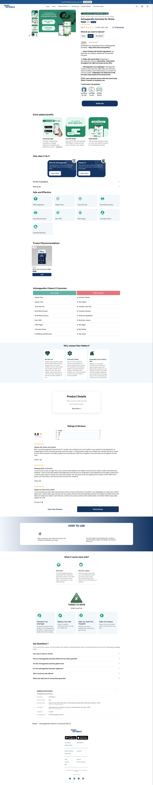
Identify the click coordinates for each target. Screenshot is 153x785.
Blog (66, 764)
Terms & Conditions (81, 761)
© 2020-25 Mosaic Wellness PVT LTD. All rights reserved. (76, 771)
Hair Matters (67, 742)
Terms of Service (76, 774)
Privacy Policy (68, 753)
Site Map (67, 761)
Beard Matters (80, 742)
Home (34, 724)
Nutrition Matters (68, 745)
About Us (79, 759)
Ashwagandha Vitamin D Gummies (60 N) (55, 724)
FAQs (66, 759)
